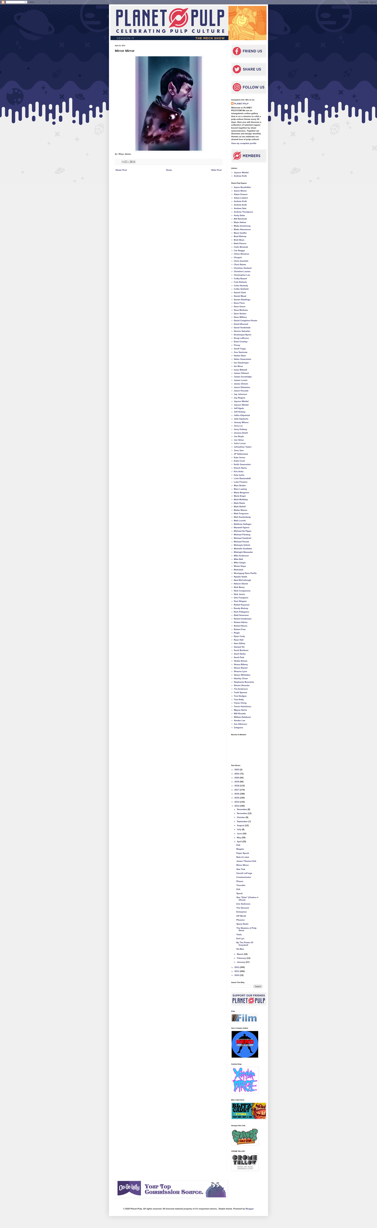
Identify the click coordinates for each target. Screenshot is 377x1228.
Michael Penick (241, 541)
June (240, 833)
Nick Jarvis (239, 594)
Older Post (216, 170)
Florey (237, 345)
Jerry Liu (238, 426)
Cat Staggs (239, 250)
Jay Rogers (239, 398)
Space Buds (242, 924)
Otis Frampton (241, 597)
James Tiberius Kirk (246, 861)
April (239, 841)
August (241, 825)
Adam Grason (241, 194)
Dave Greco (239, 306)
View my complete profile (243, 143)
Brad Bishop (240, 236)
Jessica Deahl (241, 433)
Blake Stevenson (242, 229)
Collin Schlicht (241, 289)
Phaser (239, 881)
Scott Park (239, 657)
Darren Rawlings (242, 299)
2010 (237, 975)
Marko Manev (240, 510)
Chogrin (238, 257)
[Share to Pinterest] (134, 161)
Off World (241, 916)
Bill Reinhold (240, 219)
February (242, 958)
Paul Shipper (240, 601)
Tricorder (240, 885)
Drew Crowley (241, 341)
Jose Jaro (239, 450)
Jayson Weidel (241, 172)
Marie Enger (240, 496)
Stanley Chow (241, 678)
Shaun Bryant (241, 668)
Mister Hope (240, 566)
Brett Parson (240, 243)
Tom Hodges (240, 696)
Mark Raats (239, 503)
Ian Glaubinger (241, 362)
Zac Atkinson (240, 724)
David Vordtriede (242, 327)
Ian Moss (238, 366)
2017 (237, 790)
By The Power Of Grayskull (244, 943)
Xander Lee (239, 720)
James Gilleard (241, 373)
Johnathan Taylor (243, 447)
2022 (237, 773)
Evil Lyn (240, 938)
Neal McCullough (242, 580)
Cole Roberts (240, 282)
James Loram (240, 380)
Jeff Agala (239, 408)
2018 (237, 785)
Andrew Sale (240, 208)
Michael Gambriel (242, 538)
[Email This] (122, 161)
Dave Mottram (241, 310)
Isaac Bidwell (240, 370)
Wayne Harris (240, 710)
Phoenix (240, 920)
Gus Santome (240, 352)
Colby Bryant (240, 278)
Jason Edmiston (242, 387)
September (242, 821)
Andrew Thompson (243, 212)
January (241, 962)
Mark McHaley (241, 499)
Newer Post (121, 170)
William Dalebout (242, 717)
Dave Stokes (240, 313)
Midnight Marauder (243, 552)
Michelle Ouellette (243, 548)
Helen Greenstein (242, 359)
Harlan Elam (240, 355)
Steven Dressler (242, 685)
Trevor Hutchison (242, 706)
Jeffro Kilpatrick (242, 415)
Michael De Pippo (242, 531)
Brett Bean (239, 240)
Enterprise (241, 912)
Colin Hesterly (241, 285)
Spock (239, 893)
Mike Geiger (240, 562)
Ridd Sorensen (241, 615)
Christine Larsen (242, 271)
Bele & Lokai (242, 857)
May (239, 837)
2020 (237, 777)
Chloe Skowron (241, 254)
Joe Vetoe (239, 440)
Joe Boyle (239, 436)
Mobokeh (238, 569)
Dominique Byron (242, 334)
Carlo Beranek (241, 247)
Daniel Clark (240, 292)
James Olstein (241, 384)
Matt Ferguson (241, 513)
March (240, 954)
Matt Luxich (240, 520)
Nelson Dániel (241, 583)
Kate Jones (239, 457)
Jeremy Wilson (241, 422)
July (239, 829)
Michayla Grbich (242, 545)
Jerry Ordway (240, 429)
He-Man (240, 949)
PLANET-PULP (241, 103)
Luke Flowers (240, 482)
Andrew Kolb (240, 176)
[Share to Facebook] (131, 161)
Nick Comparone (242, 591)
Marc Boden (240, 485)
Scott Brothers (241, 650)
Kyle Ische (239, 475)
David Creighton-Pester (245, 320)
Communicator (243, 877)
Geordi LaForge (244, 873)
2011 (237, 971)
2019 (237, 781)
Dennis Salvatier (242, 331)
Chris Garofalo (241, 261)
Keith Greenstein (242, 464)
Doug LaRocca (241, 338)
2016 (237, 794)
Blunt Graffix (240, 233)
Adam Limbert (241, 198)
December (242, 809)
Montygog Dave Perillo (245, 573)
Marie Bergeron (241, 492)
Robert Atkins (241, 622)
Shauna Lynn (240, 671)
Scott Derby (240, 654)
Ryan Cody (239, 636)
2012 (237, 967)
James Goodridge (243, 376)
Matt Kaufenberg (242, 517)
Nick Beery (239, 587)
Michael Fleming (242, 534)
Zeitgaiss (238, 727)
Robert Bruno (240, 626)
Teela (239, 934)
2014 (237, 802)
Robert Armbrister (243, 619)
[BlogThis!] (125, 161)
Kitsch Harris (240, 468)
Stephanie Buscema (244, 682)
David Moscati (241, 324)
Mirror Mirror (242, 865)
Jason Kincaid (241, 390)
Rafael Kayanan (242, 605)
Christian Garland (243, 268)
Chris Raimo (240, 264)
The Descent (242, 908)
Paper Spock (242, 853)
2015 (237, 798)
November (242, 813)
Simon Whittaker (242, 675)
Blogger (249, 1209)
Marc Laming (240, 489)
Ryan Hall (238, 640)
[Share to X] (128, 161)
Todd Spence (240, 692)
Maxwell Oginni (241, 527)
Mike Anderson (241, 555)
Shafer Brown (240, 661)
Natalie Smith (240, 577)
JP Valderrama (241, 454)
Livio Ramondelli (242, 478)
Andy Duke (239, 215)
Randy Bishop (241, 608)
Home (169, 170)
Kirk (238, 845)
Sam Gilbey (239, 643)
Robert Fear (240, 629)
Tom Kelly (239, 699)
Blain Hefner (240, 222)
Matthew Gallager (242, 524)
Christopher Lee (242, 275)
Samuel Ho (239, 647)
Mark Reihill (240, 506)
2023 (237, 769)
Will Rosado (240, 713)
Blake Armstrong (242, 226)
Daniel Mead (240, 296)
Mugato (240, 849)
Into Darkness (243, 904)
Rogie (237, 633)
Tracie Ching (240, 703)
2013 (237, 806)
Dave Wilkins (240, 317)
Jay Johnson (240, 394)
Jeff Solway (239, 412)
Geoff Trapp (240, 348)
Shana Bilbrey (241, 664)
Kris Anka (238, 471)
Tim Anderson (241, 689)
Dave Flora (239, 303)
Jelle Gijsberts (241, 419)
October (241, 817)
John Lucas (240, 443)
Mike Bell (238, 559)
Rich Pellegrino (241, 612)
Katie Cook (239, 461)
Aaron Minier (240, 191)
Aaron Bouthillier (242, 187)
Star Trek (240, 869)
